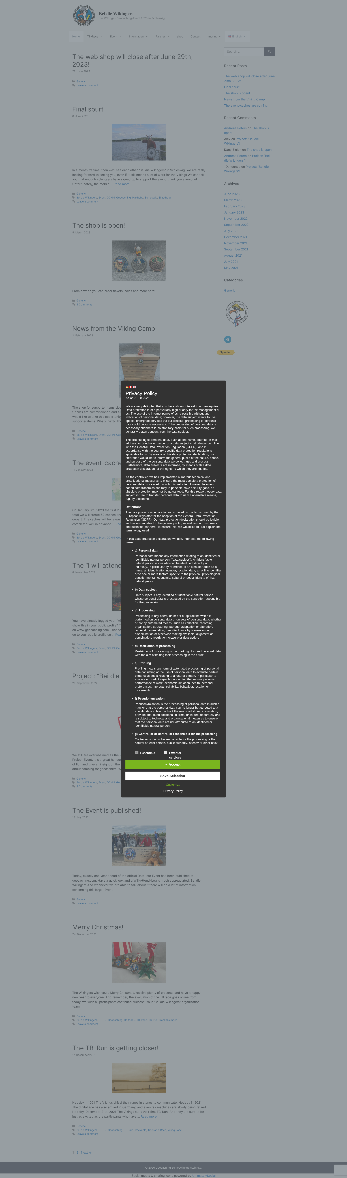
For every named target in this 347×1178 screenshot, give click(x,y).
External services (175, 753)
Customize (173, 784)
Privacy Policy (173, 791)
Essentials (147, 753)
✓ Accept (172, 764)
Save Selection (172, 776)
